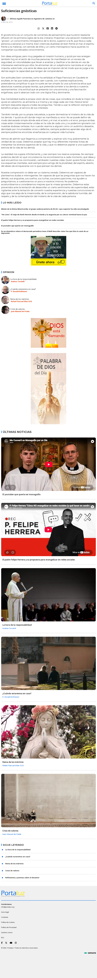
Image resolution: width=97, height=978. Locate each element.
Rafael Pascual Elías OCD (21, 301)
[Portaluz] (49, 4)
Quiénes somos (7, 932)
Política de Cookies (8, 922)
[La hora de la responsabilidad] (48, 594)
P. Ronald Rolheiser (19, 291)
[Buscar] (93, 3)
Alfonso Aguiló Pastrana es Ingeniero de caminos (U (32, 19)
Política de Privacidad (8, 927)
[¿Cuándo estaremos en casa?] (48, 663)
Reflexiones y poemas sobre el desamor (22, 877)
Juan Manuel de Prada (20, 311)
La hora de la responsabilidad (23, 279)
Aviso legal (5, 912)
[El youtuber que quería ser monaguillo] (48, 464)
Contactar (4, 917)
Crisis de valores (17, 309)
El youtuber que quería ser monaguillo (17, 226)
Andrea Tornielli (17, 281)
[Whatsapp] (39, 28)
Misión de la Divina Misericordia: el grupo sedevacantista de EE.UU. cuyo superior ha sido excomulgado (45, 209)
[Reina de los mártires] (48, 732)
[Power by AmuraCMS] (90, 953)
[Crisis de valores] (48, 800)
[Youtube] (11, 942)
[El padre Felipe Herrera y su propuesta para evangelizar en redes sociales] (48, 529)
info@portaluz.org (7, 907)
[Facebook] (48, 28)
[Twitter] (43, 28)
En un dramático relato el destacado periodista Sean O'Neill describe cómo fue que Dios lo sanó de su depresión (44, 232)
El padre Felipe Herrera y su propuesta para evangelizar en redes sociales (32, 220)
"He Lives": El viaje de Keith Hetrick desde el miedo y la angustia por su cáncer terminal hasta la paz (44, 214)
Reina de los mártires (19, 299)
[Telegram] (56, 28)
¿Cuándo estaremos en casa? (23, 289)
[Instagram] (16, 942)
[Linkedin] (52, 28)
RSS (2, 937)
